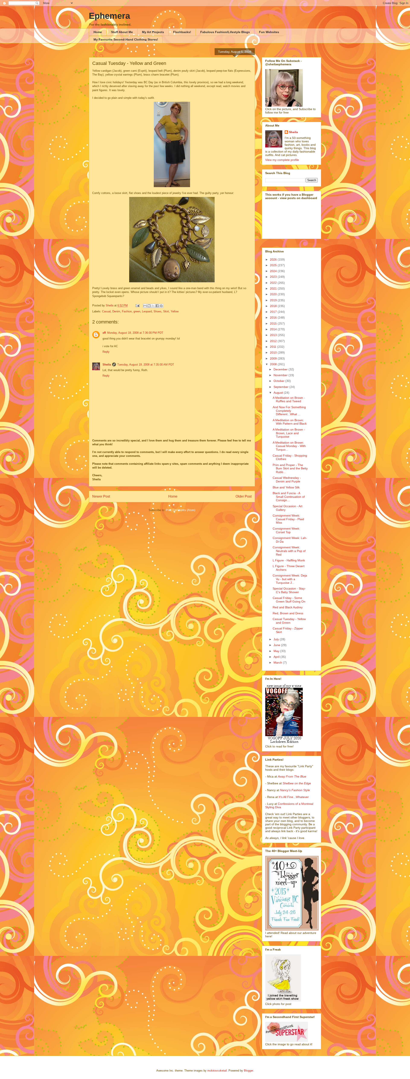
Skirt (166, 311)
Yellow (175, 311)
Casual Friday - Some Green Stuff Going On (289, 599)
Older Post (244, 496)
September (281, 387)
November (281, 375)
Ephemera (109, 15)
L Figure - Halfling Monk (289, 560)
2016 (274, 317)
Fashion (127, 311)
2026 (274, 259)
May (277, 651)
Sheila (106, 364)
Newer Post (101, 496)
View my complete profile (282, 160)
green (136, 311)
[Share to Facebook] (157, 306)
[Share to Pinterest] (161, 306)
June (277, 645)
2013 (274, 335)
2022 (274, 282)
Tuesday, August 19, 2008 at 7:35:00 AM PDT (145, 364)
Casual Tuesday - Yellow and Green (289, 620)
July (277, 639)
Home (98, 32)
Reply (106, 351)
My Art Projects (153, 32)
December (281, 369)
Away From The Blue (292, 776)
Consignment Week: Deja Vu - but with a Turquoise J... (290, 579)
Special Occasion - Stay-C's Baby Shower (289, 590)
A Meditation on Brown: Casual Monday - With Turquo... (289, 446)
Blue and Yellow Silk (286, 487)
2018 (274, 306)
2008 (274, 364)
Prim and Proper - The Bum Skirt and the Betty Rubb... (290, 468)
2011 (273, 346)
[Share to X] (153, 306)
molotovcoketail (217, 1070)
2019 (274, 300)
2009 (274, 358)
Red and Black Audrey (288, 607)
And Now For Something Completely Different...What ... (289, 410)
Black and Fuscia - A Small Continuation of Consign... (289, 496)
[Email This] (145, 306)
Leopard (147, 311)
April (277, 656)
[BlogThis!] (149, 306)
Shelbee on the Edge (297, 783)
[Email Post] (137, 305)
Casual (106, 311)
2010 (274, 352)
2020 (274, 294)
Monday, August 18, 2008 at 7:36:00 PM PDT (135, 332)
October (279, 381)
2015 (274, 323)
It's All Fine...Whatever (294, 797)
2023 (274, 276)
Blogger (248, 1070)
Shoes (157, 311)
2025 (274, 265)
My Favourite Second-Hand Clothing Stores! (126, 39)
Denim (116, 311)
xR (104, 332)
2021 (274, 288)
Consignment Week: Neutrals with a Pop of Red (289, 551)
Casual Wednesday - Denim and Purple (287, 479)
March (278, 662)
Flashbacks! (182, 32)
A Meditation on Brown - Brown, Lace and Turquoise (289, 433)
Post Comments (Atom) (180, 510)
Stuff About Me (122, 32)
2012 (274, 341)
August (279, 392)
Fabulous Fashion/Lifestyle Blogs (225, 32)
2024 (274, 271)
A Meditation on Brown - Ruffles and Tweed (289, 399)
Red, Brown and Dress (288, 613)
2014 (274, 329)
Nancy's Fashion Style (295, 790)
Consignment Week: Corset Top (286, 530)
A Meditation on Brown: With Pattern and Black (290, 421)
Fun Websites (269, 32)
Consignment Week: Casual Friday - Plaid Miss (288, 519)
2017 (274, 311)
